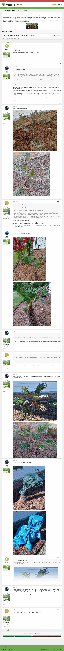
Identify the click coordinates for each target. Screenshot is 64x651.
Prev (4, 42)
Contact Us (8, 649)
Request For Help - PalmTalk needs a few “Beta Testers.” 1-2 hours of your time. (13, 1)
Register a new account (17, 636)
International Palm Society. (15, 20)
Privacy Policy (4, 649)
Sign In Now (47, 636)
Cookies (12, 649)
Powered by (58, 649)
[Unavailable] (36, 567)
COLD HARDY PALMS (16, 38)
